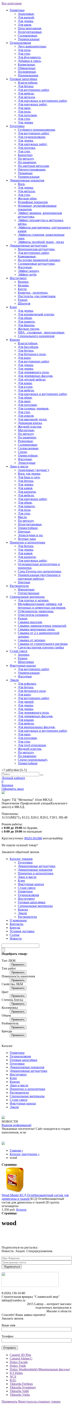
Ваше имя (8, 1325)
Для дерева (25, 122)
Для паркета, (26, 321)
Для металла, (27, 97)
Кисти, (22, 289)
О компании (18, 920)
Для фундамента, (29, 57)
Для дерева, (26, 21)
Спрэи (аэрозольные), (33, 759)
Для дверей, (26, 701)
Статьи (14, 935)
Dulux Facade (19, 1362)
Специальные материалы (27, 596)
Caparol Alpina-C (21, 1358)
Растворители (19, 586)
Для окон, (24, 108)
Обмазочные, (27, 68)
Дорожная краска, (30, 423)
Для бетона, (26, 86)
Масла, (22, 517)
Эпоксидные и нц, (30, 535)
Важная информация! (16, 1125)
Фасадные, (25, 267)
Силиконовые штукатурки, (36, 263)
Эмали (14, 680)
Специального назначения (36, 336)
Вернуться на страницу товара (39, 1401)
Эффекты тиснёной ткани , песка (41, 242)
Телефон (7, 1336)
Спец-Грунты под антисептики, (40, 571)
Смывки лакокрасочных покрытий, (42, 625)
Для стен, (24, 53)
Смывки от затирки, (32, 640)
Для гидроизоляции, (32, 137)
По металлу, (26, 158)
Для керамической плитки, (36, 314)
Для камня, (25, 488)
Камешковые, (27, 256)
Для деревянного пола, (33, 372)
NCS (13, 1376)
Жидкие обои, (27, 198)
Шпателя (24, 303)
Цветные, (24, 531)
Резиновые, (26, 441)
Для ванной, (26, 17)
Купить (21, 1209)
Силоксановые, (28, 448)
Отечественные (28, 593)
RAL (13, 1380)
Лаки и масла (19, 466)
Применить (18, 964)
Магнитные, (26, 430)
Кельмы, (23, 285)
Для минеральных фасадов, (37, 727)
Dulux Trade (18, 1365)
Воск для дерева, (29, 473)
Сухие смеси (18, 651)
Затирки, (24, 654)
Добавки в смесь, (30, 61)
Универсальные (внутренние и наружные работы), (39, 576)
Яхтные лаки (27, 538)
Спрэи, (23, 452)
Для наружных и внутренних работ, (43, 100)
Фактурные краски (23, 665)
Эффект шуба (27, 274)
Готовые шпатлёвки (23, 79)
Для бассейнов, (28, 347)
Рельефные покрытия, (33, 202)
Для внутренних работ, (34, 90)
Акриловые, (26, 13)
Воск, (22, 184)
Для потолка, (27, 147)
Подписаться (12, 1266)
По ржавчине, (27, 162)
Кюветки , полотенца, (33, 292)
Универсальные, (29, 672)
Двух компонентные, (32, 46)
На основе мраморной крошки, (39, 260)
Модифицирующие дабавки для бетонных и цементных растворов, (42, 605)
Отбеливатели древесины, (36, 611)
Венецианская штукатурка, (36, 249)
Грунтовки (17, 126)
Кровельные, (27, 64)
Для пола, (24, 50)
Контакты (16, 924)
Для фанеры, (26, 325)
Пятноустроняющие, (32, 169)
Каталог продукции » (25, 1154)
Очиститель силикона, (33, 615)
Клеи (13, 307)
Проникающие (28, 75)
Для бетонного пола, (32, 354)
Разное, (23, 300)
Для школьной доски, (32, 419)
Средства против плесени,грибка (41, 647)
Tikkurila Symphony (23, 1387)
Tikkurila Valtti (19, 1391)
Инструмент (18, 278)
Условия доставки (22, 931)
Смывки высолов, (30, 622)
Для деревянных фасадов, (35, 376)
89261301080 (33, 838)
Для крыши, (26, 720)
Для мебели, (26, 93)
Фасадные (25, 676)
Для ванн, (24, 357)
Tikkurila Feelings (21, 1383)
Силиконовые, (28, 35)
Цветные (24, 582)
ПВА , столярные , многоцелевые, (41, 332)
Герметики (17, 10)
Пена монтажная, (30, 28)
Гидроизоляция (20, 42)
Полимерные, (27, 71)
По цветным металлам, (34, 166)
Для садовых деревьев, (33, 408)
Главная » (16, 1150)
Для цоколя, (26, 415)
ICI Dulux (16, 1373)
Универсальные (29, 39)
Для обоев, (25, 318)
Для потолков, (28, 115)
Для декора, (26, 365)
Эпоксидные (26, 462)
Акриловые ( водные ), (33, 470)
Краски (15, 339)
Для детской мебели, (32, 379)
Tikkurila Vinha (20, 1394)
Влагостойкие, (28, 82)
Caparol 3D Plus (20, 1355)
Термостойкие (28, 763)
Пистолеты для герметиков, (37, 296)
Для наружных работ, (32, 104)
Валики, (23, 281)
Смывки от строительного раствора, (43, 643)
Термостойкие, (28, 455)
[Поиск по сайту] (41, 775)
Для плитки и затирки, (33, 600)
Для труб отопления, (32, 745)
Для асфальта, (27, 683)
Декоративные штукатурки (28, 245)
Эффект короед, (29, 271)
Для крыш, (25, 383)
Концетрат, (25, 155)
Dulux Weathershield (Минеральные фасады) (40, 1369)
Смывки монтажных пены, (36, 629)
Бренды (15, 927)
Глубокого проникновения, (37, 129)
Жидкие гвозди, (29, 328)
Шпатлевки (26, 662)
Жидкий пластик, (30, 426)
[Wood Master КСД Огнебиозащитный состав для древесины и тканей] (15, 1191)
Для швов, (25, 24)
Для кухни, (25, 386)
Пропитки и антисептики (27, 542)
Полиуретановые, (30, 32)
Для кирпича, (27, 491)
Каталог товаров (21, 858)
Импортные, (26, 589)
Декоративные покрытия (27, 180)
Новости (16, 938)
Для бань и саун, (29, 477)
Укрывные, (25, 173)
